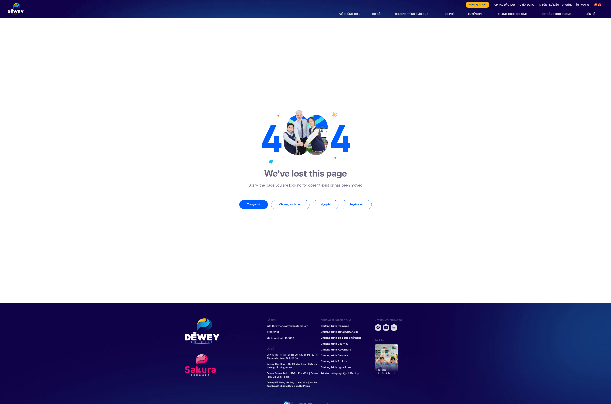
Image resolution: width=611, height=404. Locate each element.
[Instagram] (394, 327)
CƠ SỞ (376, 14)
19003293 (273, 332)
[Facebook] (378, 327)
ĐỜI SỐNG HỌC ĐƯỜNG (556, 14)
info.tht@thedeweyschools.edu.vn (287, 326)
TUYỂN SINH (476, 14)
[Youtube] (386, 327)
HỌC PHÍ (448, 14)
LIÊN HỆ (590, 14)
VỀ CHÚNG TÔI (348, 14)
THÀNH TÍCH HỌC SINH (512, 14)
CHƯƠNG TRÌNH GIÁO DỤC (411, 14)
